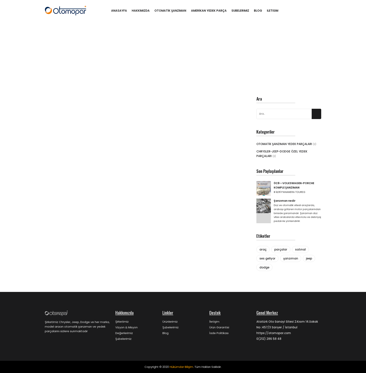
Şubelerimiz (123, 339)
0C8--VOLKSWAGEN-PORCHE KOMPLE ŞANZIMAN (294, 185)
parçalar (280, 249)
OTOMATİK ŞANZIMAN (170, 11)
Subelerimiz (240, 11)
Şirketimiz (122, 322)
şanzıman (290, 258)
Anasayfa (119, 11)
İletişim (214, 322)
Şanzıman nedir (284, 201)
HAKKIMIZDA (141, 11)
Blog (258, 11)
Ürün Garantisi (219, 327)
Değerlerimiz (124, 333)
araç (262, 249)
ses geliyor (267, 258)
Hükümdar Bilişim (181, 367)
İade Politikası (219, 333)
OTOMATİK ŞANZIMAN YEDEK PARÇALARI (286, 144)
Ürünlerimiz (170, 322)
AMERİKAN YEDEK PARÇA (209, 11)
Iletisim (272, 11)
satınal (300, 249)
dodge (264, 267)
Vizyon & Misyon (126, 327)
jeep (309, 258)
